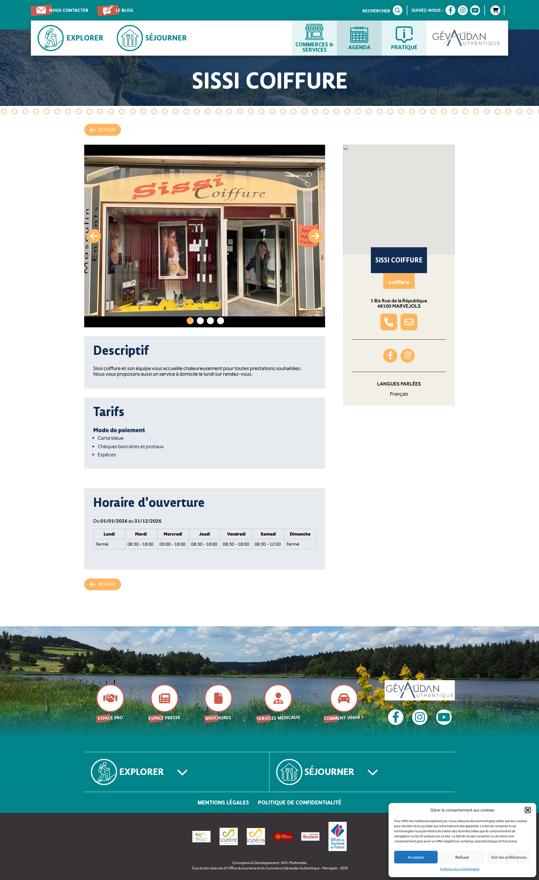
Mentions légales (223, 802)
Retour (107, 129)
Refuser (462, 857)
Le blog (124, 10)
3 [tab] (210, 320)
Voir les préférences (509, 857)
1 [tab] (190, 320)
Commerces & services (314, 47)
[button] (528, 810)
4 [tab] (220, 320)
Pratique (404, 47)
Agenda (359, 47)
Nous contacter (68, 10)
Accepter (416, 857)
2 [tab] (200, 320)
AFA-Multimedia (294, 863)
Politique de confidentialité (459, 869)
